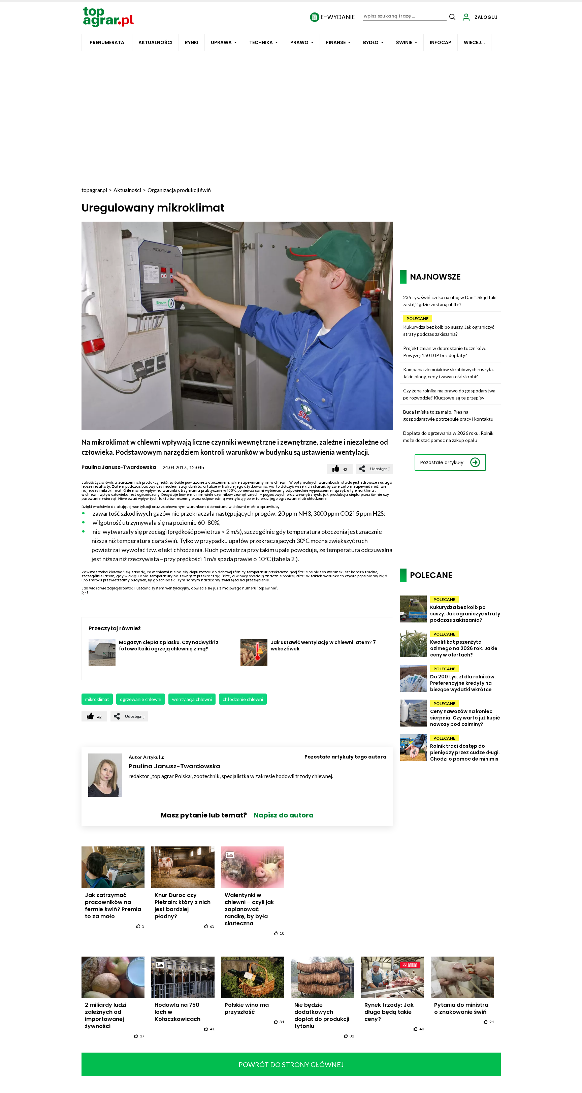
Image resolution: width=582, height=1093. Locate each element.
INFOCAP (440, 42)
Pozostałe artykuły (441, 462)
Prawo (299, 42)
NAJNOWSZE (435, 276)
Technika (261, 42)
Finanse (336, 42)
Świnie (404, 42)
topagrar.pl (94, 190)
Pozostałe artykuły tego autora (345, 756)
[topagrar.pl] (108, 16)
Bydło (371, 42)
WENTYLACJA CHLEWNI (192, 699)
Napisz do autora (284, 815)
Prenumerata (107, 42)
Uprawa (221, 42)
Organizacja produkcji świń (179, 190)
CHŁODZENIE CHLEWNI (243, 699)
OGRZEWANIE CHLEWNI (140, 699)
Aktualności (155, 42)
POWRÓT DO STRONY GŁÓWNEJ (291, 1064)
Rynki (191, 42)
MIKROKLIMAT (97, 699)
